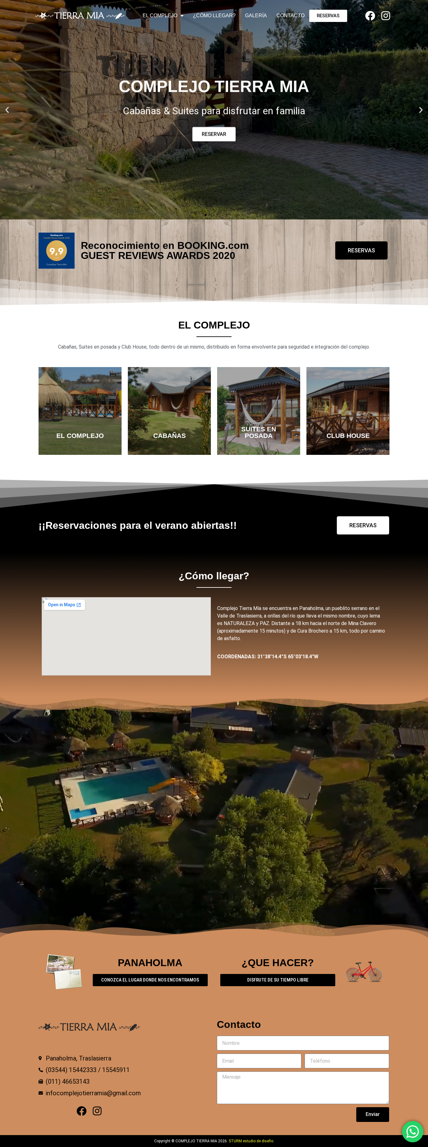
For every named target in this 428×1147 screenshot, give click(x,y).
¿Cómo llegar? (214, 15)
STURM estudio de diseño (251, 1141)
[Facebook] (370, 16)
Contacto (290, 15)
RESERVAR (214, 134)
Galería (256, 15)
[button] (7, 110)
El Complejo (160, 15)
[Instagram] (385, 16)
